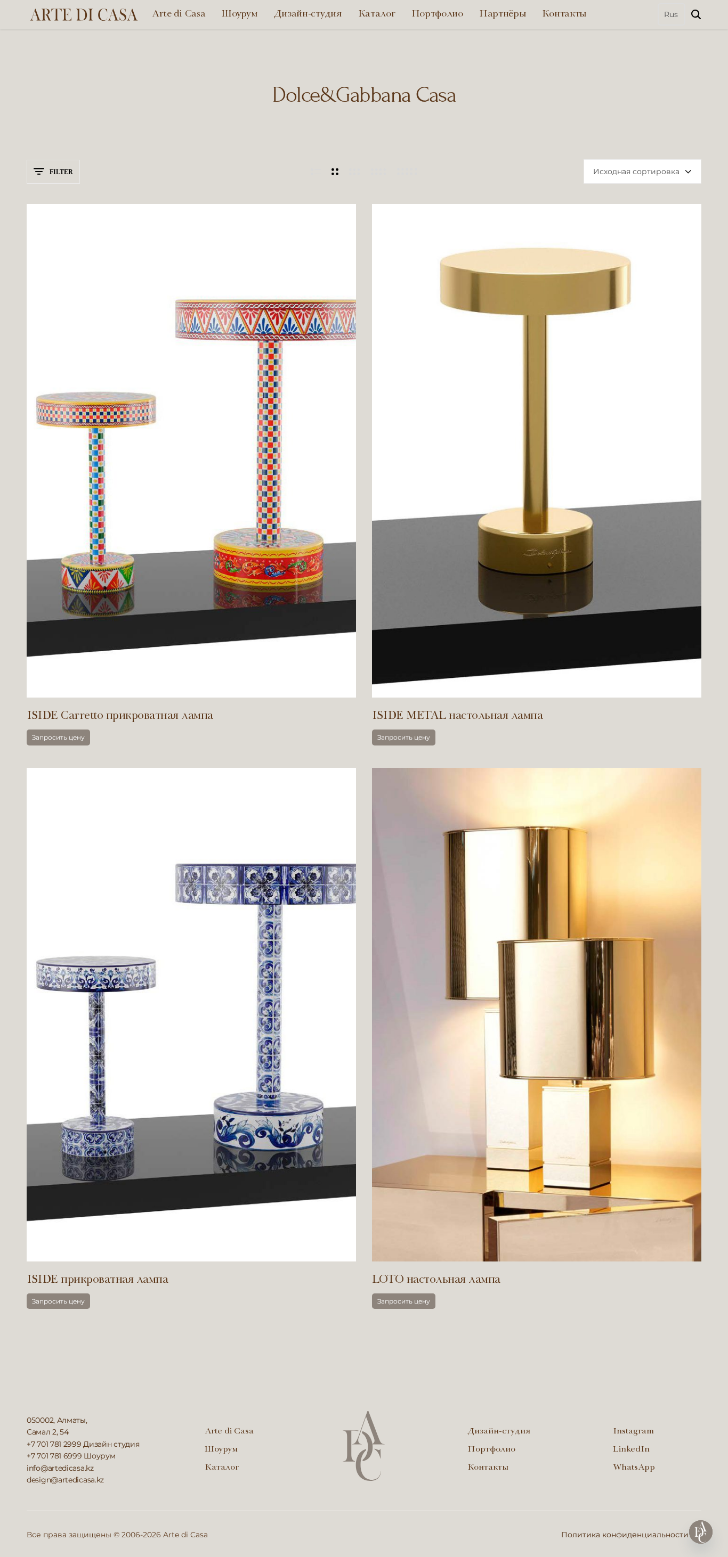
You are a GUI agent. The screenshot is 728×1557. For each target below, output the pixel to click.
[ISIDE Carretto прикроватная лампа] (191, 451)
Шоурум (239, 14)
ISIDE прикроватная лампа (97, 1280)
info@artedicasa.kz (60, 1468)
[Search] (696, 14)
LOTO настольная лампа (436, 1280)
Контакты (564, 14)
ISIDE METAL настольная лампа (457, 716)
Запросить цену (58, 737)
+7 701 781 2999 (54, 1444)
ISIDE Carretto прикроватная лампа (120, 716)
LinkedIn (631, 1450)
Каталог (376, 14)
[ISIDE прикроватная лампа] (191, 1014)
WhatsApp (634, 1468)
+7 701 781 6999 (54, 1456)
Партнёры (503, 14)
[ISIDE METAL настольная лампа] (536, 451)
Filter (61, 172)
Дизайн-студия (308, 14)
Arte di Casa (178, 14)
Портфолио (437, 14)
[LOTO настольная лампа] (536, 1014)
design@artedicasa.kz (65, 1480)
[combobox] (642, 171)
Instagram (633, 1432)
